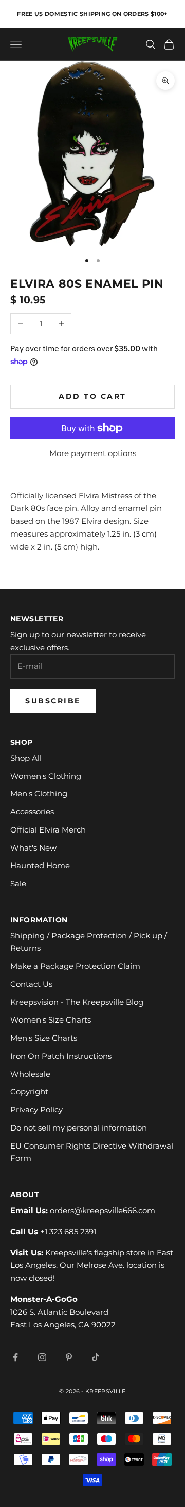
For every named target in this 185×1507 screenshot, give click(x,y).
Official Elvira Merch (48, 830)
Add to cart (92, 396)
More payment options (92, 453)
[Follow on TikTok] (95, 1357)
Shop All (26, 758)
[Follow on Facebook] (15, 1357)
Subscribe (53, 700)
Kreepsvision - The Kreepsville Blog (76, 1002)
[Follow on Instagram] (42, 1357)
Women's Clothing (45, 776)
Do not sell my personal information (78, 1128)
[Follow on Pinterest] (69, 1357)
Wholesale (30, 1074)
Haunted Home (40, 865)
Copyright (29, 1091)
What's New (33, 848)
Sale (18, 883)
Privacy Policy (36, 1109)
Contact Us (31, 984)
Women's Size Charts (50, 1020)
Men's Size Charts (43, 1038)
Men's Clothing (38, 793)
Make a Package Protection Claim (75, 966)
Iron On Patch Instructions (61, 1056)
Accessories (32, 812)
